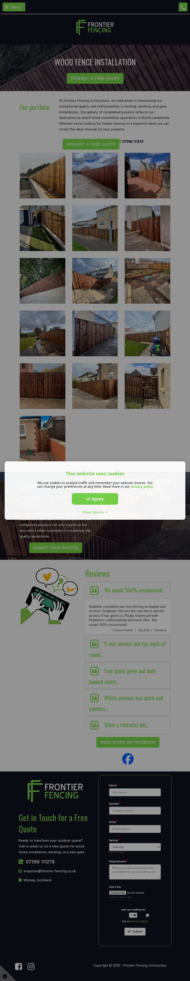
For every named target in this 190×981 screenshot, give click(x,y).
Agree (97, 499)
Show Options (94, 512)
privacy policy (142, 486)
